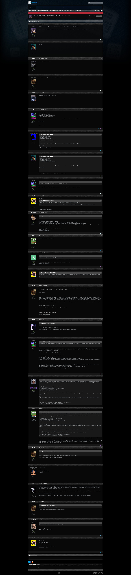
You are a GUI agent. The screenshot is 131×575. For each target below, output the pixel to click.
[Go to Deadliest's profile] (33, 490)
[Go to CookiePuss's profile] (33, 381)
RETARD (33, 92)
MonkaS (33, 235)
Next (34, 21)
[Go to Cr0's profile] (33, 116)
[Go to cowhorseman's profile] (33, 526)
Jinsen (33, 41)
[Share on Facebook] (30, 562)
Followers (98, 15)
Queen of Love (33, 465)
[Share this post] (101, 24)
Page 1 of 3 (39, 21)
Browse (32, 7)
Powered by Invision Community (98, 573)
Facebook (102, 10)
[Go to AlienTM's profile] (33, 64)
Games (45, 7)
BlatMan (33, 252)
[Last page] (36, 21)
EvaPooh (51, 451)
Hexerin (35, 16)
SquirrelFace (51, 272)
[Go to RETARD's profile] (33, 98)
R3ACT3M (33, 75)
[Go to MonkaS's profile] (33, 241)
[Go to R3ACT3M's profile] (33, 81)
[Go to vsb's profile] (33, 137)
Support (65, 7)
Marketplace (52, 7)
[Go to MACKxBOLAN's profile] (33, 218)
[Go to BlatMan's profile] (33, 257)
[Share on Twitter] (29, 562)
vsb (33, 130)
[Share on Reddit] (32, 562)
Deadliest (33, 483)
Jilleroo (33, 319)
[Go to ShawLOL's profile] (33, 201)
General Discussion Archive (46, 16)
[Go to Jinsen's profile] (33, 47)
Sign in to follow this (92, 15)
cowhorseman (33, 519)
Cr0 (33, 109)
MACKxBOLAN (33, 212)
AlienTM (33, 58)
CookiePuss (33, 376)
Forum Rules (59, 7)
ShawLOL (33, 195)
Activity (39, 7)
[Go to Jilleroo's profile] (33, 327)
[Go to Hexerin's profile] (30, 16)
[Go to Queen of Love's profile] (33, 472)
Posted (42, 24)
